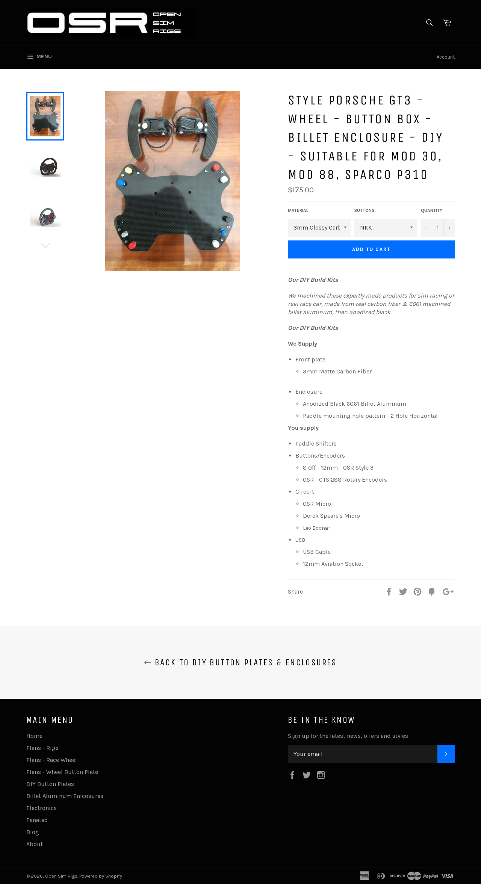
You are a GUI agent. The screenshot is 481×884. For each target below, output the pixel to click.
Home (34, 735)
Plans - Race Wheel (51, 759)
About (34, 844)
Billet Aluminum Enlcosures (64, 795)
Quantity (431, 210)
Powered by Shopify (100, 876)
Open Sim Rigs (61, 876)
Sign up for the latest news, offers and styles (348, 735)
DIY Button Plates (50, 783)
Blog (32, 832)
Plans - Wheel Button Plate (62, 771)
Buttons (364, 210)
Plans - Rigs (42, 747)
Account (446, 57)
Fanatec (36, 820)
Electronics (41, 807)
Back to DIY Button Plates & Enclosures (244, 662)
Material (298, 210)
